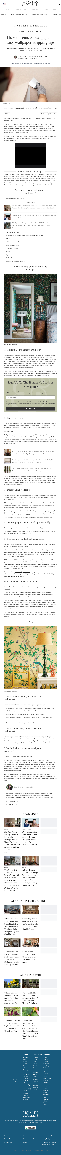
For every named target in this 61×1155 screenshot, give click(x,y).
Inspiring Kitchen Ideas (35, 1074)
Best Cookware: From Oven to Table (46, 1101)
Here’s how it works (46, 63)
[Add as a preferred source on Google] (30, 1127)
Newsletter (53, 113)
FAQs (55, 108)
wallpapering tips (40, 704)
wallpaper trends (24, 778)
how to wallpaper (39, 176)
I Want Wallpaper (11, 138)
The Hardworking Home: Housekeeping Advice (26, 1086)
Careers (25, 1142)
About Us (6, 1136)
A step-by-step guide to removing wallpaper (39, 108)
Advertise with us (47, 1136)
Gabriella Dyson (42, 56)
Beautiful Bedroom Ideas (35, 1068)
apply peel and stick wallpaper (13, 180)
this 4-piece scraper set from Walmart (33, 235)
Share (8, 113)
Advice (35, 58)
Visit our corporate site (35, 1122)
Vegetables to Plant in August (39, 14)
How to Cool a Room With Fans (19, 14)
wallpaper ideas (14, 128)
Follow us (45, 113)
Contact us (7, 1139)
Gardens (18, 10)
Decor (26, 10)
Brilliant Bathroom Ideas (35, 1081)
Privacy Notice (43, 401)
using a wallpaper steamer (22, 572)
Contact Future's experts (30, 1136)
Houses (8, 10)
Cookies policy (8, 1142)
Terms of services (21, 401)
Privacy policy (46, 1139)
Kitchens (35, 10)
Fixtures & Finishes (34, 31)
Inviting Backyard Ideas (35, 1087)
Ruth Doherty (23, 56)
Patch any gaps (41, 594)
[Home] (3, 10)
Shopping (45, 10)
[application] (30, 156)
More (54, 10)
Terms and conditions (29, 1139)
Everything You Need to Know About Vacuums (46, 1069)
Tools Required (19, 108)
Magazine (53, 3)
